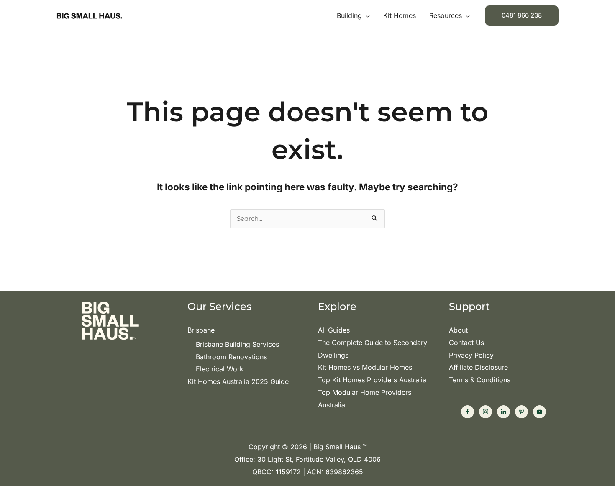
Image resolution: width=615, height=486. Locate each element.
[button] (366, 15)
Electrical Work (219, 369)
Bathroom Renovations (231, 357)
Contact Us (466, 342)
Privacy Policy (471, 355)
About (458, 330)
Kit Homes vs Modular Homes (365, 367)
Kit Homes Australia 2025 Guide (238, 381)
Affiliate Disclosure (478, 367)
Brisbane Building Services (237, 344)
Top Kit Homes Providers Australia (372, 380)
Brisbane (201, 330)
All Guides (334, 330)
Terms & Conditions (479, 380)
